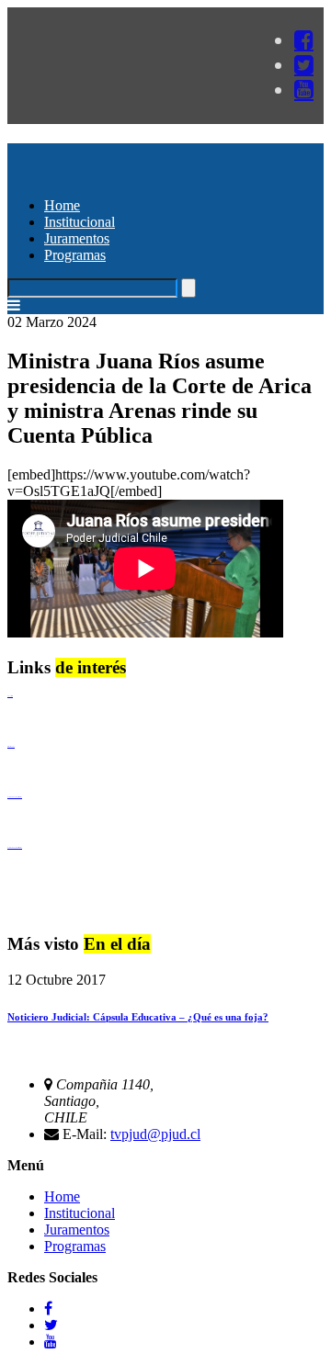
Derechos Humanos (11, 746)
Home (62, 205)
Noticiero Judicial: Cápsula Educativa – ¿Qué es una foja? (137, 1016)
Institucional (79, 222)
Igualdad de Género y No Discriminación (14, 796)
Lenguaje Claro (10, 695)
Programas (75, 255)
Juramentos (76, 238)
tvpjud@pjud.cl (155, 1134)
